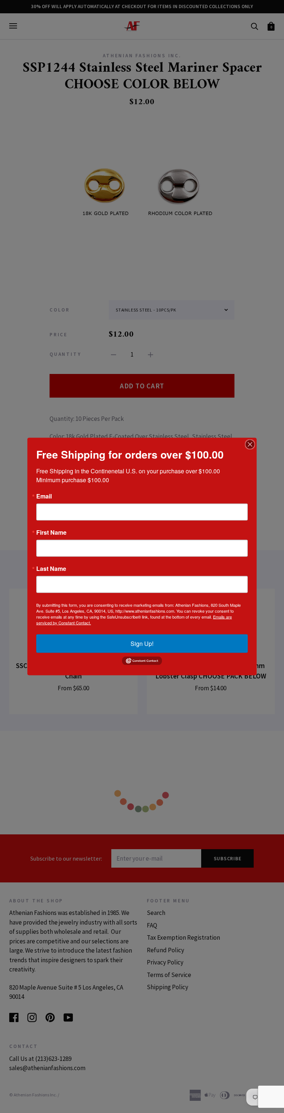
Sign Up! (142, 643)
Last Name (51, 569)
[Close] (250, 444)
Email (44, 496)
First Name (51, 532)
